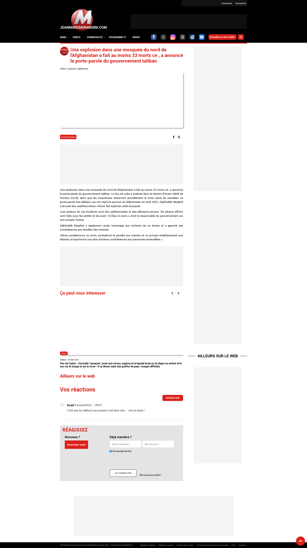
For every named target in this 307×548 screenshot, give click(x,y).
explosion (72, 68)
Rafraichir (173, 397)
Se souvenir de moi (121, 451)
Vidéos (76, 37)
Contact (242, 545)
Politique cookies (165, 545)
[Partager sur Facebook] (174, 137)
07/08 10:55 (73, 359)
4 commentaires (68, 137)
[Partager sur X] (179, 137)
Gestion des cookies (184, 545)
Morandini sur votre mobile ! (222, 37)
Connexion (226, 3)
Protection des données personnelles (212, 545)
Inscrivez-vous (76, 444)
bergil (70, 405)
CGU (233, 545)
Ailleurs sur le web (218, 356)
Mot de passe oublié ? (150, 474)
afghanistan (82, 68)
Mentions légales (148, 545)
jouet (64, 353)
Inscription (240, 3)
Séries (136, 37)
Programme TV (117, 37)
